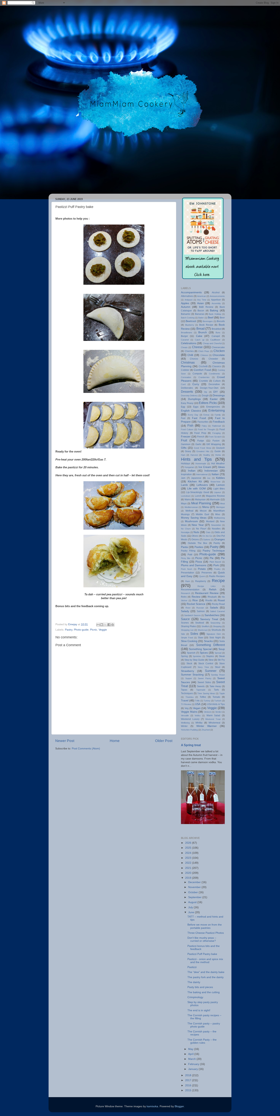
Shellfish (205, 626)
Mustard (210, 521)
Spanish (191, 653)
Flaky (204, 426)
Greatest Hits (202, 451)
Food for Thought (206, 429)
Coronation (186, 377)
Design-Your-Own (209, 388)
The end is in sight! (198, 1010)
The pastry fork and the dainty (205, 977)
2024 (188, 852)
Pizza (198, 561)
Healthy (206, 455)
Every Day (193, 415)
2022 (188, 862)
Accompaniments (191, 292)
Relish (212, 589)
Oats (208, 532)
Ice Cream (204, 467)
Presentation (187, 572)
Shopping (217, 626)
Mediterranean (191, 507)
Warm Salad (213, 715)
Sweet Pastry (204, 678)
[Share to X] (105, 625)
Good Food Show (202, 448)
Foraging (216, 433)
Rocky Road (218, 604)
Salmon (201, 611)
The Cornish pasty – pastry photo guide (203, 1025)
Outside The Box (197, 543)
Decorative (214, 384)
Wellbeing (185, 723)
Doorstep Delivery (189, 395)
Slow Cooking (189, 641)
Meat (222, 503)
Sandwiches (212, 615)
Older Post (163, 741)
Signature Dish (213, 634)
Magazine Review (215, 496)
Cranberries (204, 377)
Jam (183, 478)
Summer (210, 670)
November (195, 887)
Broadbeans (186, 332)
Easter (214, 399)
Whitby (198, 722)
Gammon (185, 444)
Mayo (184, 503)
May (191, 1049)
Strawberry (187, 671)
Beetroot (191, 321)
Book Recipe (206, 325)
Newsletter (216, 525)
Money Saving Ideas (193, 517)
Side (183, 634)
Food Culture (187, 429)
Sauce (185, 619)
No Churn (186, 529)
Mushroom (191, 521)
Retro (184, 597)
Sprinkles (197, 656)
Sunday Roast (218, 675)
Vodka (197, 715)
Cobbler (185, 370)
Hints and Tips (196, 459)
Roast (221, 600)
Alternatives (187, 296)
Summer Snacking (192, 674)
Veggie (103, 629)
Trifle (197, 700)
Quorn (202, 576)
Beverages (208, 321)
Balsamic (185, 314)
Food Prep (200, 433)
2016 (188, 1085)
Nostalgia (185, 532)
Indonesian (211, 470)
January (193, 1069)
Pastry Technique (214, 550)
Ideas (221, 467)
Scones (185, 622)
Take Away (215, 686)
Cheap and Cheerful (212, 343)
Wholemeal (214, 722)
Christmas (188, 362)
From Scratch (215, 437)
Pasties (198, 547)
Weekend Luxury (190, 719)
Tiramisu (190, 697)
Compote (197, 373)
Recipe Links (206, 586)
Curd (183, 384)
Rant (187, 581)
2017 (188, 1080)
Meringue (220, 507)
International (201, 474)
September (195, 897)
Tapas (184, 689)
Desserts (187, 391)
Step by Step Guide (194, 660)
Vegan (197, 708)
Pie (212, 558)
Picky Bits (185, 558)
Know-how (215, 481)
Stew (211, 660)
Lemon (220, 485)
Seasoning (215, 623)
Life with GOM (196, 488)
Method (189, 510)
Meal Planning (201, 503)
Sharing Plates (188, 626)
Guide (217, 451)
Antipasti (188, 300)
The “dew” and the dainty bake (205, 972)
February (194, 1064)
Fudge (200, 440)
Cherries (189, 351)
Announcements (217, 296)
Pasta (184, 547)
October (193, 892)
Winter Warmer (206, 726)
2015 (188, 1090)
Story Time (203, 667)
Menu (205, 507)
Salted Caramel (217, 611)
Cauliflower (215, 340)
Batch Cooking (187, 318)
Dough (205, 395)
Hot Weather (218, 463)
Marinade (215, 499)
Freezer (185, 436)
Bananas (199, 314)
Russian (200, 608)
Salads (214, 607)
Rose (188, 608)
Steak (222, 656)
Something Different (210, 645)
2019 (188, 877)
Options (206, 539)
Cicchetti (203, 366)
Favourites (203, 421)
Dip (205, 392)
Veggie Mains (189, 711)
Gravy (188, 451)
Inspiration (186, 474)
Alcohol (216, 292)
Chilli (190, 355)
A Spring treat (191, 745)
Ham (183, 455)
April (191, 1054)
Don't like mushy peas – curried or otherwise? (201, 939)
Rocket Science (196, 604)
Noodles (216, 528)
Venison (207, 712)
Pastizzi (192, 967)
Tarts (216, 689)
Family (218, 415)
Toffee (203, 697)
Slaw (200, 637)
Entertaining (216, 410)
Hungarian (189, 467)
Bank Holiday (215, 314)
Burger (184, 336)
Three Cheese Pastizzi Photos (205, 932)
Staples (210, 656)
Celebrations (188, 343)
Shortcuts (216, 630)
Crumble (203, 381)
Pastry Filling (188, 550)
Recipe (218, 580)
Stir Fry (221, 660)
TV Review (186, 704)
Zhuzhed (206, 730)
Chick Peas (203, 351)
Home (115, 741)
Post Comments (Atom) (86, 748)
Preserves (207, 572)
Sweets (201, 686)
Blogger (179, 1106)
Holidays (185, 463)
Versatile (185, 715)
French (200, 436)
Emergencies (213, 406)
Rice (195, 600)
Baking (214, 310)
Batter (201, 318)
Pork (216, 565)
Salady (185, 611)
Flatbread (216, 426)
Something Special (200, 649)
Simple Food (187, 637)
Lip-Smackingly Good (197, 492)
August (192, 902)
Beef (210, 317)
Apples (185, 303)
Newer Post (64, 741)
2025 (188, 847)
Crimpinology (195, 997)
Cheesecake (218, 347)
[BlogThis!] (102, 625)
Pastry (68, 629)
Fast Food (199, 418)
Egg (183, 406)
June (191, 912)
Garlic (198, 444)
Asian (200, 303)
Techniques (187, 693)
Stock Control (205, 663)
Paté (190, 554)
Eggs (195, 406)
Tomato (216, 697)
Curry (195, 384)
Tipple (222, 693)
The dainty (193, 982)
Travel (184, 700)
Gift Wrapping (213, 444)
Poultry (217, 569)
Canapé (216, 336)
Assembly (216, 303)
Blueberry (189, 325)
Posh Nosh (186, 569)
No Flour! (201, 528)
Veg (187, 708)
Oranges (219, 539)
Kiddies (220, 477)
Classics (216, 366)
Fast (183, 418)
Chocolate (219, 355)
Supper (188, 678)
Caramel (185, 340)
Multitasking (219, 518)
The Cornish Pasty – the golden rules (202, 1041)
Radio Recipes (217, 576)
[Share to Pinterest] (112, 625)
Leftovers (202, 485)
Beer (222, 317)
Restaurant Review (206, 593)
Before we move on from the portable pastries (204, 926)
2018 (188, 1075)
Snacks (208, 641)
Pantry (217, 543)
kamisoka (152, 1106)
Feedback (219, 421)
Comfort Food (202, 370)
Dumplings (194, 399)
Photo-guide (81, 629)
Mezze (203, 510)
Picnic (93, 629)
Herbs (218, 455)
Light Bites (219, 488)
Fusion (216, 440)
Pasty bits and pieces (200, 987)
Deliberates (187, 388)
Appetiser (216, 299)
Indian (191, 470)
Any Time (201, 300)
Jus (208, 478)
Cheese (197, 347)
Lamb (184, 485)
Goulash (220, 448)
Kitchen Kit (195, 481)
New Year (198, 525)
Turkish (217, 700)
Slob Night (215, 637)
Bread (200, 328)
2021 (188, 868)
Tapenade (200, 690)
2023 (188, 857)
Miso (217, 514)
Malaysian (200, 499)
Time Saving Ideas (206, 693)
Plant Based (215, 562)
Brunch (202, 332)
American (201, 296)
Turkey (207, 700)
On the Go (207, 536)
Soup (221, 649)
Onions (195, 539)
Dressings (219, 395)
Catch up (199, 340)
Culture (217, 381)
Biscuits (221, 321)
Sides (194, 633)
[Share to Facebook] (109, 625)
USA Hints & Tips (216, 704)
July (191, 907)
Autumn (185, 306)
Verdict (218, 712)
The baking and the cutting (203, 992)
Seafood (199, 622)
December (195, 882)
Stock (189, 663)
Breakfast (216, 329)
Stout (217, 667)
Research (185, 593)
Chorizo (194, 358)
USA (197, 704)
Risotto (209, 600)
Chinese (204, 355)
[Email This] (98, 625)
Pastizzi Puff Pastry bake (202, 954)
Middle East (202, 514)
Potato (202, 569)
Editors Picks (208, 403)
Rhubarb (212, 597)
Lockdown (185, 496)
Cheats (184, 347)
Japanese (196, 478)
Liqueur (217, 492)
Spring (184, 656)
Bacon (201, 310)
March (192, 1059)
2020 (188, 872)
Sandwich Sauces (192, 615)
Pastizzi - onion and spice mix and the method (205, 961)
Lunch (198, 496)
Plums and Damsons (193, 565)
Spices (204, 652)
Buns (218, 332)
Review (196, 596)
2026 (188, 842)
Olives (195, 536)
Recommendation (190, 589)
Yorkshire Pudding (189, 730)
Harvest (194, 455)
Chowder (213, 358)
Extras (206, 415)
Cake (199, 336)
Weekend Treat (213, 719)
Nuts (196, 532)
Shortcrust (202, 630)
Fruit (184, 440)
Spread (218, 653)
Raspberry (200, 581)
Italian (215, 474)
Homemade (200, 463)
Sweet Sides (204, 682)
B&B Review (206, 307)
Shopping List (187, 630)
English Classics (191, 410)
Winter (184, 726)
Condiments (214, 374)
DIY (215, 391)
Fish (190, 425)
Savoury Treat (209, 619)
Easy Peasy (187, 403)
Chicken (219, 351)
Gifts (183, 447)
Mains (188, 499)
